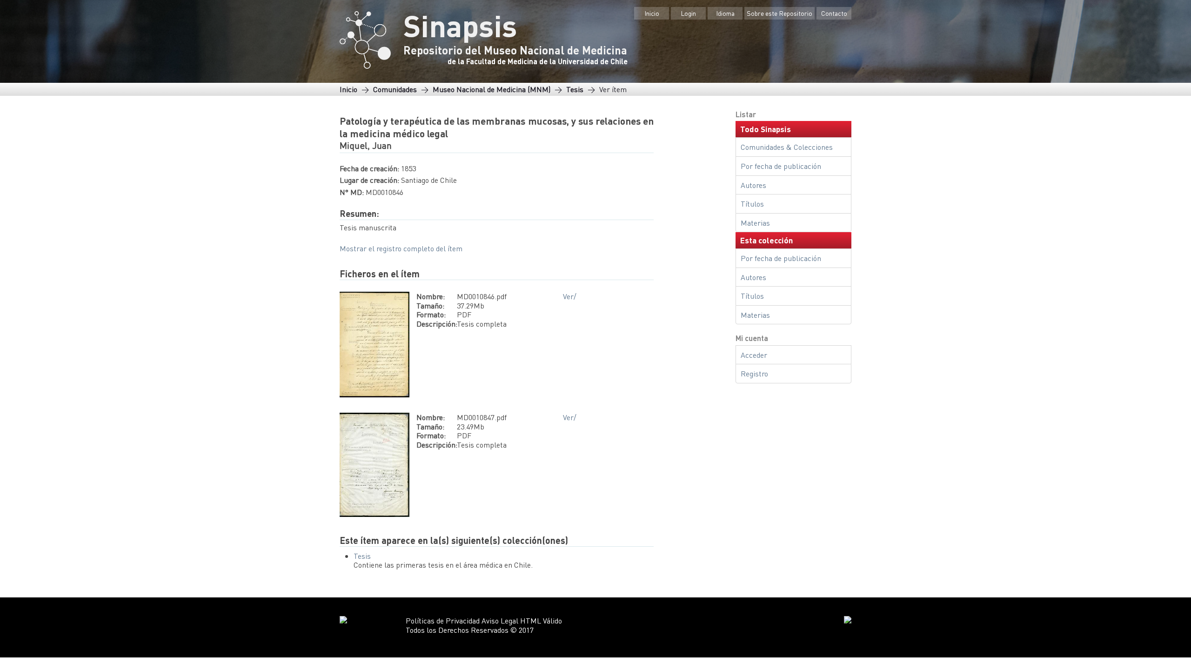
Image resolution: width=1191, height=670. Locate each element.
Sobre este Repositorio (779, 13)
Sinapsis (460, 25)
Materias (755, 223)
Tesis (574, 89)
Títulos (752, 203)
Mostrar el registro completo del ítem (401, 248)
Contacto (834, 13)
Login (688, 13)
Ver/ (569, 296)
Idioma (725, 13)
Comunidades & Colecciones (787, 147)
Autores (753, 185)
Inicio (651, 13)
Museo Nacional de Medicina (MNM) (491, 89)
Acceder (754, 355)
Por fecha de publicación (781, 166)
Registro (754, 373)
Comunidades (395, 89)
